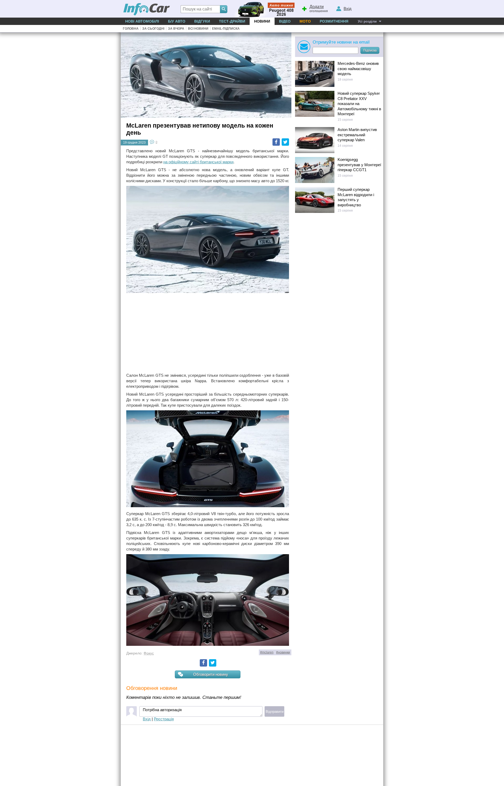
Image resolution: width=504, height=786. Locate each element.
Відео (285, 21)
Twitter (285, 142)
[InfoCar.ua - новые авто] (146, 9)
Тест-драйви (232, 21)
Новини (262, 21)
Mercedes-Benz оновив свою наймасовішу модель (358, 68)
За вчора (176, 28)
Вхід (147, 719)
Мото (305, 21)
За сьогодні (153, 28)
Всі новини (198, 28)
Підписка (370, 50)
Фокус (149, 653)
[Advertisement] (207, 333)
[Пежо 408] (263, 9)
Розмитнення (334, 21)
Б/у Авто (176, 21)
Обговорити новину (210, 674)
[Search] (223, 9)
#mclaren (267, 652)
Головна (131, 28)
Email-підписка (226, 28)
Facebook (276, 142)
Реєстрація (164, 719)
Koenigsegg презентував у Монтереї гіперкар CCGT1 (359, 164)
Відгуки (202, 21)
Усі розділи (367, 21)
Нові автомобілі (142, 21)
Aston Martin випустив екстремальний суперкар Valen (357, 134)
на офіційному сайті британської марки (198, 162)
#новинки (283, 652)
